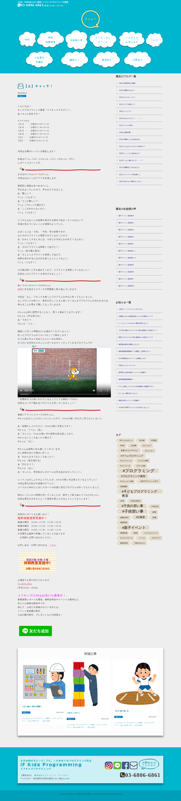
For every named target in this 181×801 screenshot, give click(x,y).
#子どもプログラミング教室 (139, 492)
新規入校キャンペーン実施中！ (129, 400)
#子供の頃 (154, 506)
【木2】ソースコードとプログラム (131, 309)
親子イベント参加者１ (126, 244)
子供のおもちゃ (139, 543)
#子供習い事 (133, 511)
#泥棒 (154, 517)
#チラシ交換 (141, 466)
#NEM (122, 445)
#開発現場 (123, 533)
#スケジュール (125, 466)
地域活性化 (124, 543)
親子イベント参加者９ (126, 265)
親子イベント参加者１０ (127, 258)
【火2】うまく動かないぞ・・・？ (131, 160)
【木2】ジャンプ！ (125, 111)
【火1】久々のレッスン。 (128, 97)
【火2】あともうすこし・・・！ (130, 118)
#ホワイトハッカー (149, 481)
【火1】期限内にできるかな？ (129, 167)
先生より (22, 96)
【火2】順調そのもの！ (127, 90)
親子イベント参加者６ (126, 286)
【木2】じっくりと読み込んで (129, 153)
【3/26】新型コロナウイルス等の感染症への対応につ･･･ (138, 330)
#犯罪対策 (123, 522)
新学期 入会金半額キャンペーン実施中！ (133, 372)
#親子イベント (134, 528)
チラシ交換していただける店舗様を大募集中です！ (136, 386)
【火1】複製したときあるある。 (130, 139)
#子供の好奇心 (135, 501)
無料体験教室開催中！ (126, 379)
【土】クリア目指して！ (127, 104)
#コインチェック (126, 460)
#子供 (122, 501)
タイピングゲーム (126, 538)
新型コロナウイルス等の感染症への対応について (136, 337)
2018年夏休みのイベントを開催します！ (133, 358)
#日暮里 (140, 517)
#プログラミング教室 (133, 476)
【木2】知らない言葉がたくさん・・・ (132, 181)
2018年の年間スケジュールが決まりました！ (134, 407)
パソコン (142, 538)
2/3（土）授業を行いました (128, 393)
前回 (20, 289)
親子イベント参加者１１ (127, 251)
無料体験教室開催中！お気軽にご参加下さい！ (135, 351)
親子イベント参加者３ (126, 230)
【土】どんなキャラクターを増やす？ (132, 146)
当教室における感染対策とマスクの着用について (136, 316)
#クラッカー (149, 451)
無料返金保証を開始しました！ (129, 344)
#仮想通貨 (123, 486)
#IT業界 (153, 440)
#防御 (135, 533)
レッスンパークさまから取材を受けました (133, 323)
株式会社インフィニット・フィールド (51, 775)
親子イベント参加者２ (126, 237)
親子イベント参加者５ (126, 216)
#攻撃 (154, 512)
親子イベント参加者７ (126, 279)
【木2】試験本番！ (125, 132)
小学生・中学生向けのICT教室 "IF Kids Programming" (88, 794)
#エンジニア (147, 445)
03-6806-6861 (32, 5)
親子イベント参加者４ (126, 223)
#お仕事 (133, 445)
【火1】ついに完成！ (126, 125)
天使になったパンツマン (127, 365)
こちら (52, 545)
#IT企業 (142, 440)
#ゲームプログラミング (132, 456)
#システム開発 (143, 460)
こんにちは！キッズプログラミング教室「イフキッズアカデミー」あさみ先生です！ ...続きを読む (42, 720)
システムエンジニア (151, 533)
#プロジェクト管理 (126, 481)
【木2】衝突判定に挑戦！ (128, 83)
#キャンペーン (129, 450)
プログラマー (156, 538)
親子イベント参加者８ (126, 272)
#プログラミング (139, 471)
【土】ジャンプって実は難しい (129, 174)
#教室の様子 (124, 517)
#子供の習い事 (132, 506)
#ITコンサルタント (126, 440)
